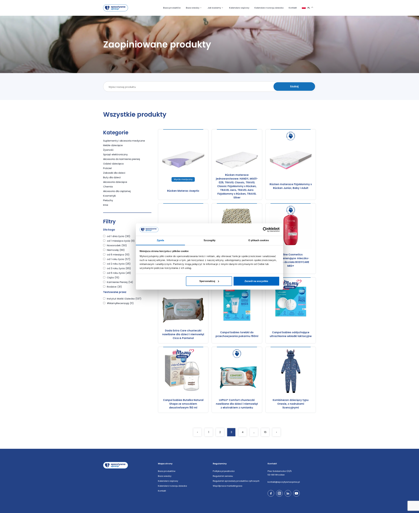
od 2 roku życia (119, 263)
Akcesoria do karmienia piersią (121, 159)
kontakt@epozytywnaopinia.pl (284, 482)
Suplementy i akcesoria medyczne (124, 140)
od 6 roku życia (119, 273)
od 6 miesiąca (118, 254)
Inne (105, 205)
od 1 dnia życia (118, 236)
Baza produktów (172, 7)
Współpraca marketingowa (227, 485)
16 (265, 432)
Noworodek (117, 245)
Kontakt (293, 7)
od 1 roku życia (118, 259)
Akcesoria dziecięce (115, 182)
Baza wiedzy (192, 7)
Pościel (107, 168)
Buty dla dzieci (112, 177)
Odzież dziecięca (113, 163)
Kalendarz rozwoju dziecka (269, 7)
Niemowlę (116, 250)
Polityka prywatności (224, 471)
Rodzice (114, 286)
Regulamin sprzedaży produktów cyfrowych (236, 481)
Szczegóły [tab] (210, 240)
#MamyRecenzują (120, 303)
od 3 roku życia (119, 268)
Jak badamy (214, 7)
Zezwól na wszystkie (256, 281)
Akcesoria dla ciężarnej (117, 191)
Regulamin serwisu (223, 476)
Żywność (108, 150)
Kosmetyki (109, 195)
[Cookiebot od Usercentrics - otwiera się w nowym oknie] (265, 229)
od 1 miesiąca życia (121, 240)
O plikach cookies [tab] (258, 240)
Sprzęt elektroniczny (115, 154)
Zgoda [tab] (160, 240)
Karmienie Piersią (120, 282)
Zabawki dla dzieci (114, 172)
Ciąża (113, 277)
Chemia (108, 186)
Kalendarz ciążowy (239, 7)
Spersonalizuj (207, 281)
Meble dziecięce (113, 145)
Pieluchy (108, 200)
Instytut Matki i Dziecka (124, 298)
